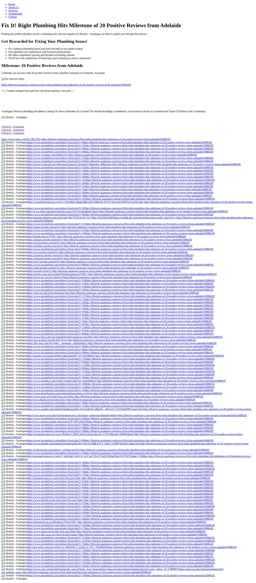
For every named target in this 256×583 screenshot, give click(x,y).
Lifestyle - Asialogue (12, 126)
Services (13, 10)
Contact (12, 16)
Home (11, 4)
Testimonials (15, 13)
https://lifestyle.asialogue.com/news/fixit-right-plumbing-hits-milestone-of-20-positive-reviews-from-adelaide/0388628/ (66, 84)
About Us (13, 7)
